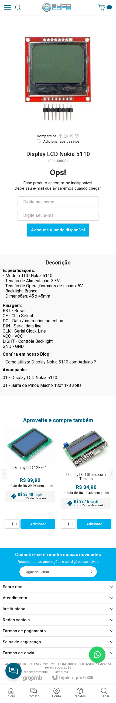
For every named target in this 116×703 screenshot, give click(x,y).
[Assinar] (91, 571)
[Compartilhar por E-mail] (77, 136)
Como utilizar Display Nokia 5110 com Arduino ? (50, 362)
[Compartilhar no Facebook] (60, 136)
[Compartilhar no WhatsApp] (66, 136)
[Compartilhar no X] (71, 136)
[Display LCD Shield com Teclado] (86, 478)
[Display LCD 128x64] (30, 478)
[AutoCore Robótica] (56, 7)
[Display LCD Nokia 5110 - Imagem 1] (58, 72)
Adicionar (38, 524)
